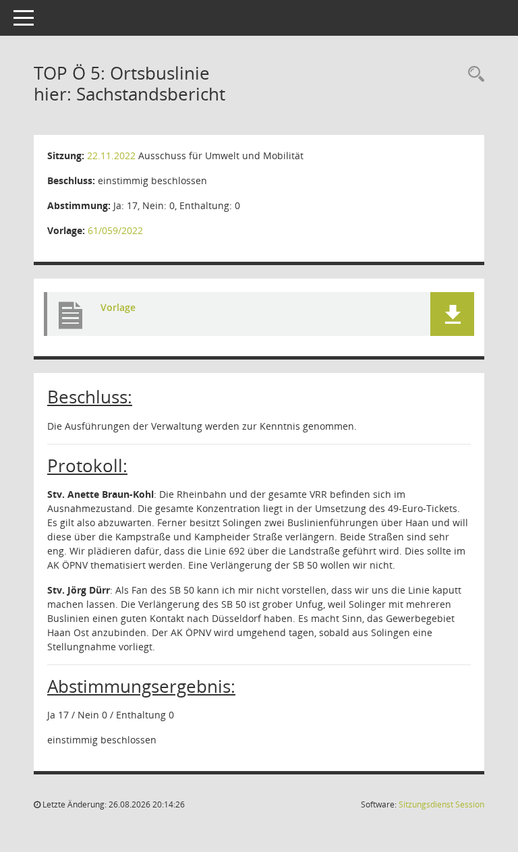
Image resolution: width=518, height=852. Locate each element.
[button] (452, 314)
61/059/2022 (115, 230)
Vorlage (118, 307)
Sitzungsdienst (441, 804)
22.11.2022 (111, 155)
